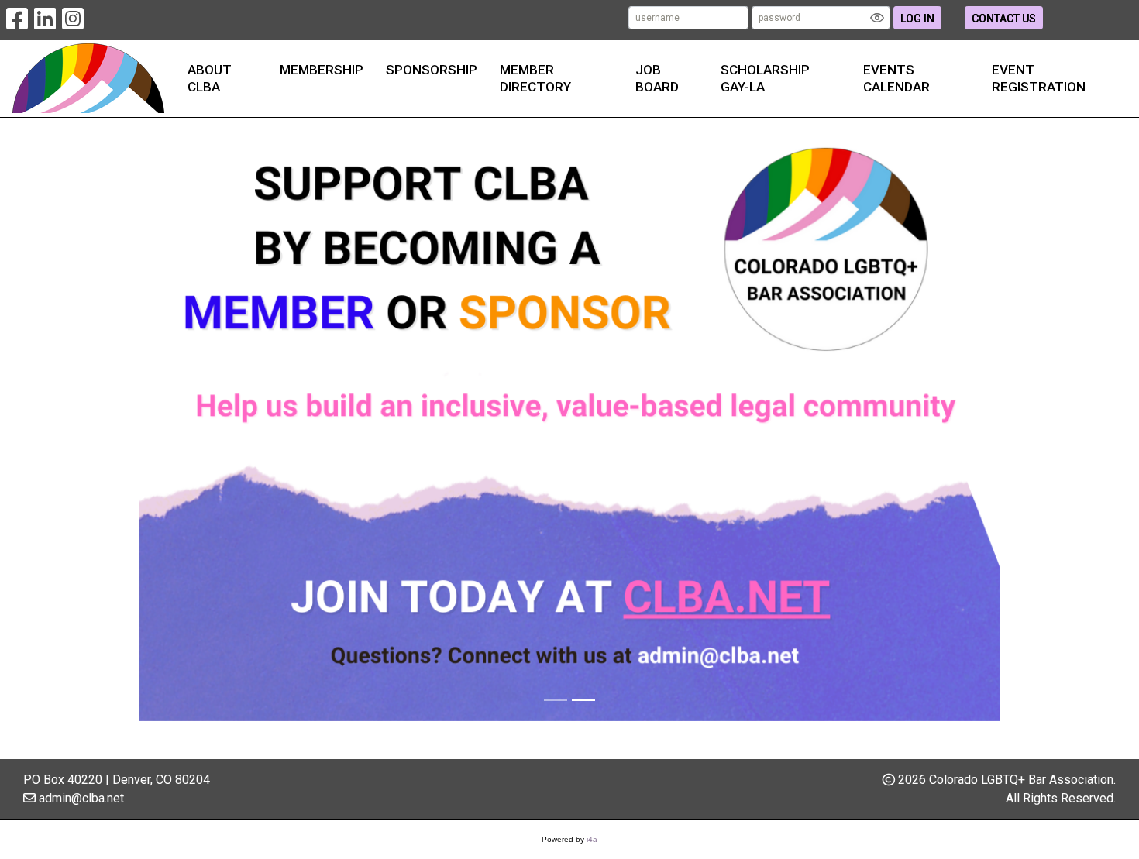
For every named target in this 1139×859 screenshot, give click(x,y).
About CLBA (210, 78)
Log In (917, 18)
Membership (321, 69)
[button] (204, 422)
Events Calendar (896, 78)
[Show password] (877, 17)
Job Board (657, 78)
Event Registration (1039, 78)
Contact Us (1004, 18)
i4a (592, 839)
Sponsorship (431, 69)
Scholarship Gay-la (765, 78)
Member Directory (535, 78)
